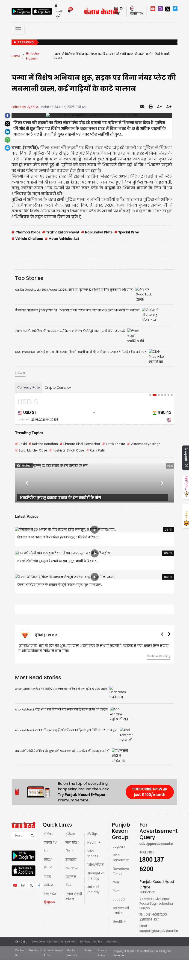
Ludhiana (71, 941)
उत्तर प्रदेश (50, 894)
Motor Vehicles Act (62, 239)
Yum (116, 891)
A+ (169, 106)
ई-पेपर (48, 834)
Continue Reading (158, 656)
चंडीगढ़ (48, 885)
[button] (27, 483)
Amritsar (97, 941)
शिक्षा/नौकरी (95, 865)
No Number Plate (96, 232)
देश (46, 851)
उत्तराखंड (71, 860)
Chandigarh (55, 941)
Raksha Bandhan (43, 444)
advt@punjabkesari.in (156, 844)
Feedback (35, 950)
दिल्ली (48, 868)
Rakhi (21, 444)
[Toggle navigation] (18, 29)
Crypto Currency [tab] (58, 387)
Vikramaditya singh (143, 444)
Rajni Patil (95, 450)
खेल (68, 885)
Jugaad (119, 899)
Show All (20, 373)
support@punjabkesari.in (158, 931)
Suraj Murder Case (31, 450)
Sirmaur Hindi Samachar (80, 444)
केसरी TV (50, 842)
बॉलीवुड (92, 834)
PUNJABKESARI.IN (147, 951)
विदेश (47, 860)
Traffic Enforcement (60, 232)
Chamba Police (26, 232)
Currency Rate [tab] (28, 387)
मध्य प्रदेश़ (71, 842)
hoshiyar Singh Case (66, 450)
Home (16, 56)
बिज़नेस (70, 877)
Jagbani (119, 846)
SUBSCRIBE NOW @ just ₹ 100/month (149, 791)
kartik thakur (113, 444)
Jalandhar (112, 941)
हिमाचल (49, 902)
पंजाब (47, 877)
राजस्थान (71, 868)
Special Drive (126, 232)
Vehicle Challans (27, 239)
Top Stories (29, 278)
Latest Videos (26, 516)
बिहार (69, 851)
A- (159, 106)
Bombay (85, 941)
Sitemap (89, 950)
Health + (93, 842)
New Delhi (38, 941)
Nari (116, 882)
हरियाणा (71, 834)
